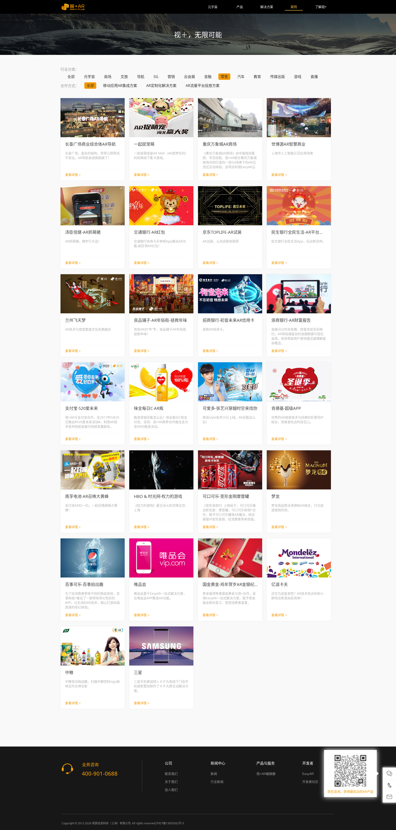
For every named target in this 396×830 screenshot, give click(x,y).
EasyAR (308, 774)
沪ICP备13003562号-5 (170, 823)
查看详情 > (73, 174)
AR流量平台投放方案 (203, 85)
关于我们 (171, 782)
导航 (140, 76)
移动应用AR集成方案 (120, 85)
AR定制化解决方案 (161, 85)
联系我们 (171, 774)
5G (156, 76)
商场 (107, 76)
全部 (71, 76)
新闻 (214, 774)
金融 (208, 76)
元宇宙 (212, 7)
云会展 (189, 76)
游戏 (297, 76)
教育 (257, 76)
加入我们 (171, 790)
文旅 (124, 76)
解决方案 (266, 7)
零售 (224, 76)
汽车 (241, 76)
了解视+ (321, 7)
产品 (239, 7)
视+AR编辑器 (265, 774)
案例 (294, 7)
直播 (314, 76)
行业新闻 (217, 782)
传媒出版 (277, 76)
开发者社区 (310, 782)
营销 (171, 76)
